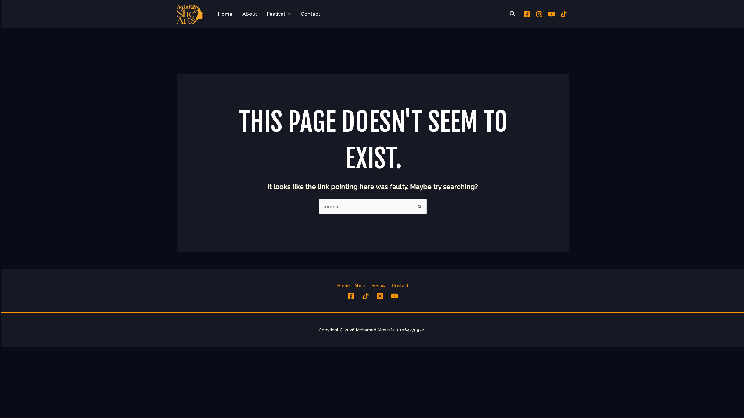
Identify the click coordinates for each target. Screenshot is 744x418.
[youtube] (551, 14)
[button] (288, 14)
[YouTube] (394, 296)
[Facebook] (527, 14)
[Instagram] (539, 14)
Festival (276, 14)
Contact (310, 14)
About (249, 14)
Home (225, 14)
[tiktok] (563, 14)
